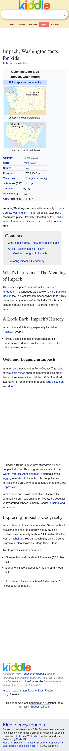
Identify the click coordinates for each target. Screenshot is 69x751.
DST (19, 183)
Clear (56, 14)
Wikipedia (32, 736)
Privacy (41, 742)
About (30, 742)
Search (63, 14)
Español (55, 24)
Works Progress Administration (21, 474)
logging (7, 478)
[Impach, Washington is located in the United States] (25, 134)
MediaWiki (21, 739)
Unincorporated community (25, 82)
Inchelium (55, 221)
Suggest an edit (39, 706)
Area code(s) (10, 193)
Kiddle (6, 742)
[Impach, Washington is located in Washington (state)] (25, 100)
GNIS (6, 198)
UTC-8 (26, 178)
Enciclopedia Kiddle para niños (19, 745)
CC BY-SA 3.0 (38, 729)
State (6, 162)
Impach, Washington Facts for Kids (23, 690)
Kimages (33, 24)
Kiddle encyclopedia (34, 674)
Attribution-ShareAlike (30, 681)
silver (11, 386)
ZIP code (8, 188)
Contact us (55, 742)
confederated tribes (51, 343)
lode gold (51, 382)
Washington (29, 163)
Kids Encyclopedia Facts (15, 63)
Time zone (9, 178)
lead (61, 382)
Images (21, 24)
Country (8, 157)
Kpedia (44, 24)
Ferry (26, 168)
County (7, 168)
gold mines (18, 373)
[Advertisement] (34, 37)
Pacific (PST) (39, 178)
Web (12, 24)
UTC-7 (26, 183)
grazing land (57, 503)
